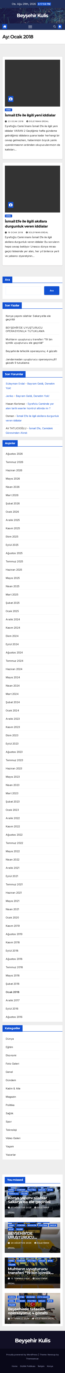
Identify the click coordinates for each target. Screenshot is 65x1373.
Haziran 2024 (14, 669)
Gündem (11, 1080)
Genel (8, 110)
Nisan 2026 (13, 486)
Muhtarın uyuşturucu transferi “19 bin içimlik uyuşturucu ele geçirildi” (31, 1273)
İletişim (41, 1366)
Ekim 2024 (12, 636)
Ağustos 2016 (14, 1016)
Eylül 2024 (12, 644)
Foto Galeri (12, 1063)
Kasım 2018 (13, 942)
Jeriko (9, 396)
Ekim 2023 (12, 735)
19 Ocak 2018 (16, 232)
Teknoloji (11, 1129)
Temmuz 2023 (14, 760)
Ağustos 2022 (14, 834)
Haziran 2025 (14, 569)
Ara (7, 279)
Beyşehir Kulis (32, 15)
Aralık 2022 (13, 818)
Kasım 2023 (13, 727)
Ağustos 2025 (14, 553)
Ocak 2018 (12, 992)
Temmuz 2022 (14, 843)
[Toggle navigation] (30, 27)
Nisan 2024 (13, 685)
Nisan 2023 (12, 785)
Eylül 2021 (12, 876)
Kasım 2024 (13, 627)
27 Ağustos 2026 (21, 1207)
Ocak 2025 (12, 611)
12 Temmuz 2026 (20, 1278)
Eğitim (9, 1047)
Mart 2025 (12, 594)
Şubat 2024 (13, 702)
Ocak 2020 (12, 917)
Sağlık (9, 1113)
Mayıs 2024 (13, 677)
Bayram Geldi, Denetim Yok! (32, 396)
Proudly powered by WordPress (22, 1354)
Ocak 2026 (12, 511)
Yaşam (10, 1146)
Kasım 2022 (13, 826)
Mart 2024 (12, 693)
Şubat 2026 (13, 503)
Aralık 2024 (13, 619)
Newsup (52, 1354)
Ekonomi (11, 1055)
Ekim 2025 (12, 536)
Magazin (11, 1096)
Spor (9, 1121)
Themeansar (32, 1358)
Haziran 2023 (14, 768)
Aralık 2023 (13, 718)
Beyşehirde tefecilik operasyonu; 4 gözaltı (31, 351)
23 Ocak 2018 (16, 121)
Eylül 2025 (12, 544)
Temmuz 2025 (14, 561)
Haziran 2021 (14, 892)
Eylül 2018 (12, 950)
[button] (54, 26)
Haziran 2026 (14, 470)
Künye (50, 1366)
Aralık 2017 (13, 1000)
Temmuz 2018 (14, 967)
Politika (10, 1105)
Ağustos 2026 (14, 453)
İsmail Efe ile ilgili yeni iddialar (30, 115)
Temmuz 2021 (14, 884)
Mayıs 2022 (13, 851)
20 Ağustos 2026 (21, 1243)
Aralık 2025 (13, 520)
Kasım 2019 (13, 925)
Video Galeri (13, 1138)
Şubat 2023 (13, 801)
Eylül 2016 (12, 1008)
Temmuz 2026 (14, 462)
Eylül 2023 (12, 743)
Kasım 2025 (13, 528)
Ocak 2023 (12, 809)
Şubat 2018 (12, 983)
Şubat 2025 (13, 602)
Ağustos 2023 (14, 751)
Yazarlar (11, 1154)
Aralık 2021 (12, 867)
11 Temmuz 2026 (20, 1318)
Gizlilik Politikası (27, 1366)
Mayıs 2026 (13, 478)
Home (15, 1366)
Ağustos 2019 (14, 934)
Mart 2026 (12, 495)
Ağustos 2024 (14, 652)
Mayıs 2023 (13, 776)
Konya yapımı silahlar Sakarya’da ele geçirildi (29, 1200)
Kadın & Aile (13, 1088)
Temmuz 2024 (14, 660)
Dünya (10, 1038)
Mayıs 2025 (13, 578)
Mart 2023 (12, 793)
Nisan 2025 (12, 586)
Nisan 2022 (12, 859)
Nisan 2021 (12, 909)
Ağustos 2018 (14, 958)
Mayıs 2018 (13, 975)
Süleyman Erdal (39, 121)
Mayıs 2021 (12, 901)
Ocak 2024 (12, 710)
